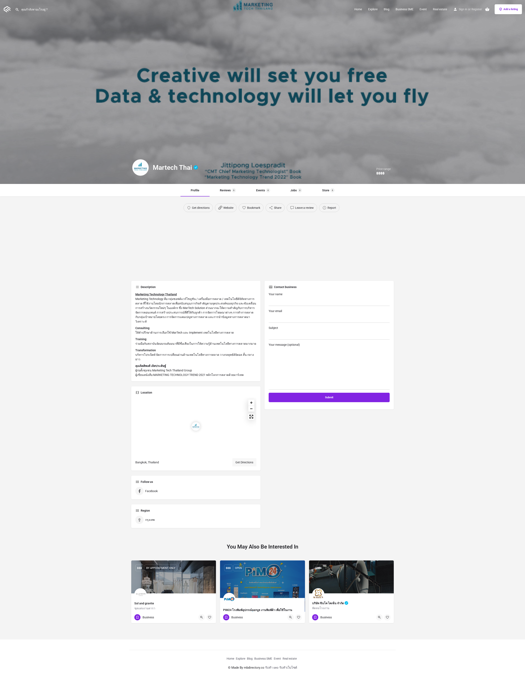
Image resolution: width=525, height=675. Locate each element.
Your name (275, 294)
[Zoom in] (251, 403)
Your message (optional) (284, 344)
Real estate (440, 9)
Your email (275, 311)
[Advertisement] (262, 245)
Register (476, 9)
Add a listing (510, 9)
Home (358, 9)
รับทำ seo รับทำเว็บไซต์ (281, 667)
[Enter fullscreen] (251, 417)
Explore (373, 9)
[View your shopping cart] (487, 9)
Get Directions (244, 462)
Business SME (404, 9)
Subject (273, 327)
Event (423, 9)
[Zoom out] (251, 409)
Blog (386, 9)
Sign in (463, 9)
